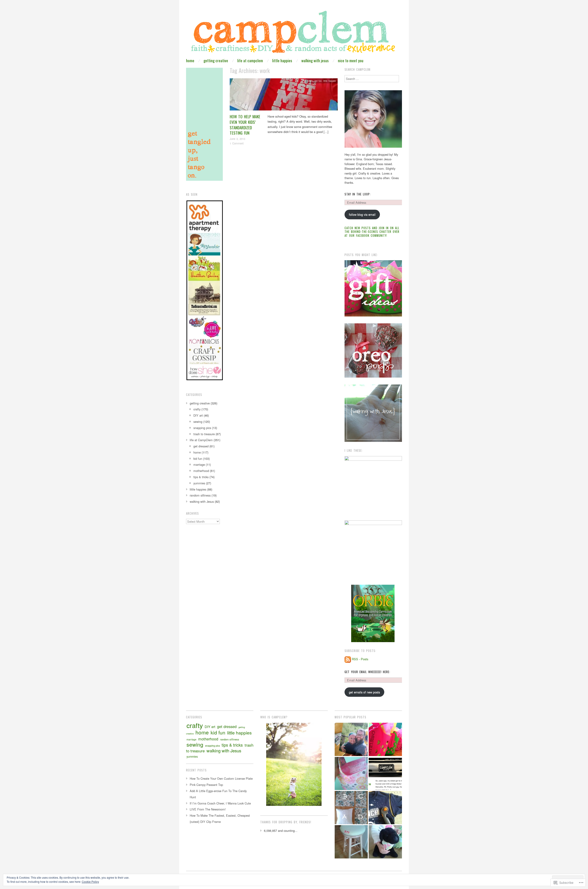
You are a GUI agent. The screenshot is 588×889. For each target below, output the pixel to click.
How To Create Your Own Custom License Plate (221, 778)
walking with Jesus (315, 60)
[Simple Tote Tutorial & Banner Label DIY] (351, 773)
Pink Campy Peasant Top (206, 784)
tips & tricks (201, 477)
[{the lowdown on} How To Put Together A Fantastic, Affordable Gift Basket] (385, 739)
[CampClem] (294, 33)
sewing (197, 421)
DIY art (198, 415)
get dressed (201, 446)
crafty (310, 80)
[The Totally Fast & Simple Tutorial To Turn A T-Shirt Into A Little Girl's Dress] (385, 807)
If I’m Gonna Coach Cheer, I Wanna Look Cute (220, 803)
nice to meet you (350, 60)
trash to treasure (204, 434)
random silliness (200, 495)
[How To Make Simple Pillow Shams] (351, 807)
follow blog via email (362, 214)
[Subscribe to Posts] (348, 659)
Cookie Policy (90, 881)
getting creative (216, 60)
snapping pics (202, 428)
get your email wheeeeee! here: (367, 672)
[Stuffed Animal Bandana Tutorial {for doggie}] (385, 841)
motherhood (201, 470)
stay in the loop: (358, 194)
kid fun (318, 80)
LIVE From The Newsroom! (208, 809)
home (190, 60)
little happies (282, 60)
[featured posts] (385, 773)
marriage (199, 464)
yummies (199, 483)
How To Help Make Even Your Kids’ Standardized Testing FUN (245, 125)
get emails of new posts (364, 692)
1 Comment (236, 143)
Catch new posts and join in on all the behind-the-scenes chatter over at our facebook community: (372, 232)
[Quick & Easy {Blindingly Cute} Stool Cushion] (351, 841)
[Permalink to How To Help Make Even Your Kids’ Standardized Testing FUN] (284, 95)
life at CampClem (250, 60)
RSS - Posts (360, 659)
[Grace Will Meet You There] (351, 739)
